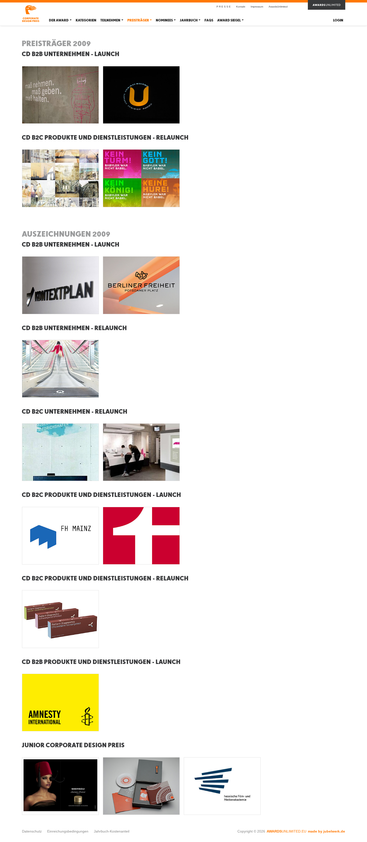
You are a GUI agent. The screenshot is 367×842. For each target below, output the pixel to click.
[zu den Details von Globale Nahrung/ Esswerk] (141, 786)
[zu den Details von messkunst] (60, 95)
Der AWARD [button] (59, 20)
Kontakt (240, 6)
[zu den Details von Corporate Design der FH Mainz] (60, 536)
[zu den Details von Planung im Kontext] (60, 285)
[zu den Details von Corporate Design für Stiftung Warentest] (141, 536)
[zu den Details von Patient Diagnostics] (60, 619)
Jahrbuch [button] (189, 20)
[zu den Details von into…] (60, 178)
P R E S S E (223, 6)
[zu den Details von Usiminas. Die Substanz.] (141, 95)
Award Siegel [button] (229, 20)
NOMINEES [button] (164, 20)
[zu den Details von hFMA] (222, 786)
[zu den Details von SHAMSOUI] (60, 786)
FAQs (208, 20)
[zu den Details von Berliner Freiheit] (141, 285)
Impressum (257, 6)
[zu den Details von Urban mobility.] (60, 369)
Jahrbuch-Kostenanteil (111, 831)
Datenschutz (32, 831)
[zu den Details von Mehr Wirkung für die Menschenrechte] (60, 703)
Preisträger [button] (138, 20)
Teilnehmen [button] (110, 20)
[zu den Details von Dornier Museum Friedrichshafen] (60, 452)
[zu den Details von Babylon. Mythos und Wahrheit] (141, 178)
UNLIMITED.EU (286, 831)
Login (338, 20)
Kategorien (86, 20)
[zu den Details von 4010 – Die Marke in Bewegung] (141, 452)
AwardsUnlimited (278, 6)
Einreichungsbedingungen (67, 831)
